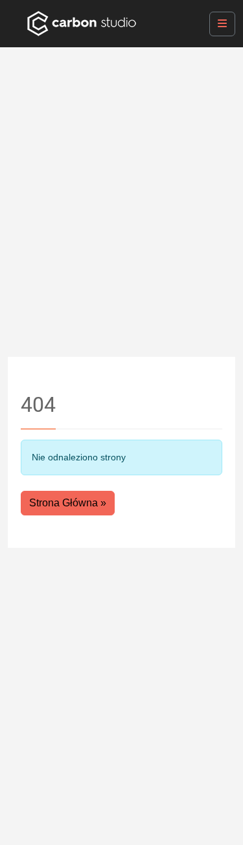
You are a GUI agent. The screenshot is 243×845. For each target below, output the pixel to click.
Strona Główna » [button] (67, 502)
